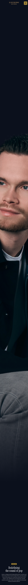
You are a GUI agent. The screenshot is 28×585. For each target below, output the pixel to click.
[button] (25, 3)
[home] (14, 3)
